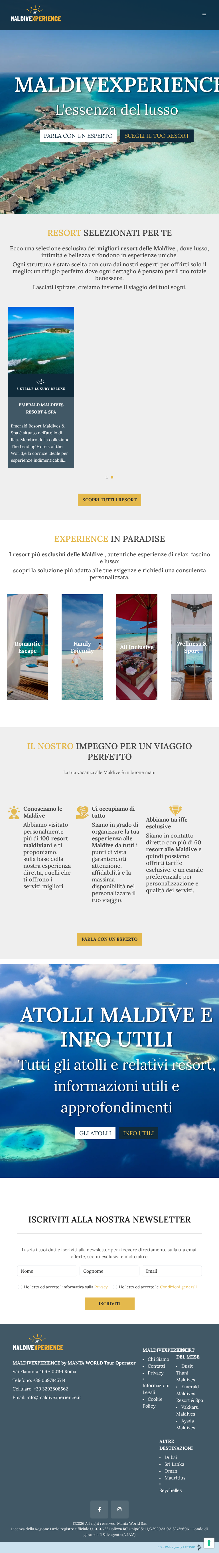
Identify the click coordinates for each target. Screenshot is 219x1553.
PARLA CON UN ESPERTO (78, 135)
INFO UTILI (138, 1133)
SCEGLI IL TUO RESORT (157, 135)
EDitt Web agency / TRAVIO (177, 1547)
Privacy (101, 1287)
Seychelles (170, 1490)
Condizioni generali (178, 1287)
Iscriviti (110, 1303)
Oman (171, 1471)
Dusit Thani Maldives (185, 1372)
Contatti (156, 1366)
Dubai (171, 1457)
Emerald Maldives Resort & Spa (189, 1393)
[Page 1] (107, 476)
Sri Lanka (174, 1464)
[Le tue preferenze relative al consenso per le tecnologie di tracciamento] (209, 1543)
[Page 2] (112, 476)
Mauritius (175, 1478)
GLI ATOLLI (95, 1133)
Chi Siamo (158, 1359)
